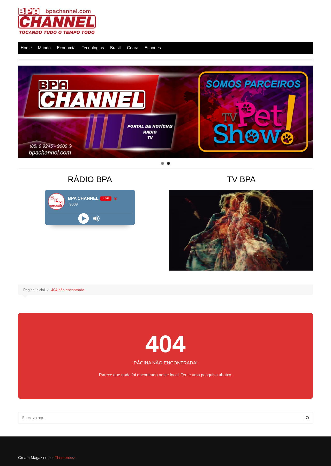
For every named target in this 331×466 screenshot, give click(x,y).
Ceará (132, 48)
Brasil (115, 48)
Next (306, 110)
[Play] (83, 218)
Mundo (44, 48)
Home (26, 48)
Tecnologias (93, 48)
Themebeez (65, 457)
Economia (66, 48)
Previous (24, 110)
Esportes (153, 48)
